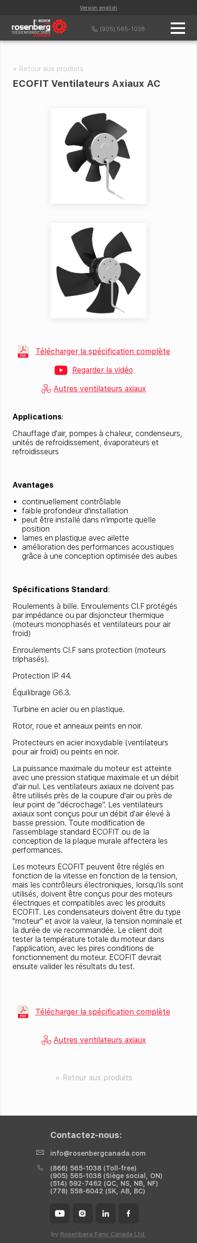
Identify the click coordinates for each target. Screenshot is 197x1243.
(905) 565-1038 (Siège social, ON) (106, 1176)
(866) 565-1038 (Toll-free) (93, 1168)
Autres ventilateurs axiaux (100, 388)
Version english (98, 7)
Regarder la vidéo (102, 370)
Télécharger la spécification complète (102, 351)
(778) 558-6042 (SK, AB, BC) (97, 1191)
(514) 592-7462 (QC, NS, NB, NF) (104, 1183)
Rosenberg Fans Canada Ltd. (103, 1234)
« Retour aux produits (48, 68)
